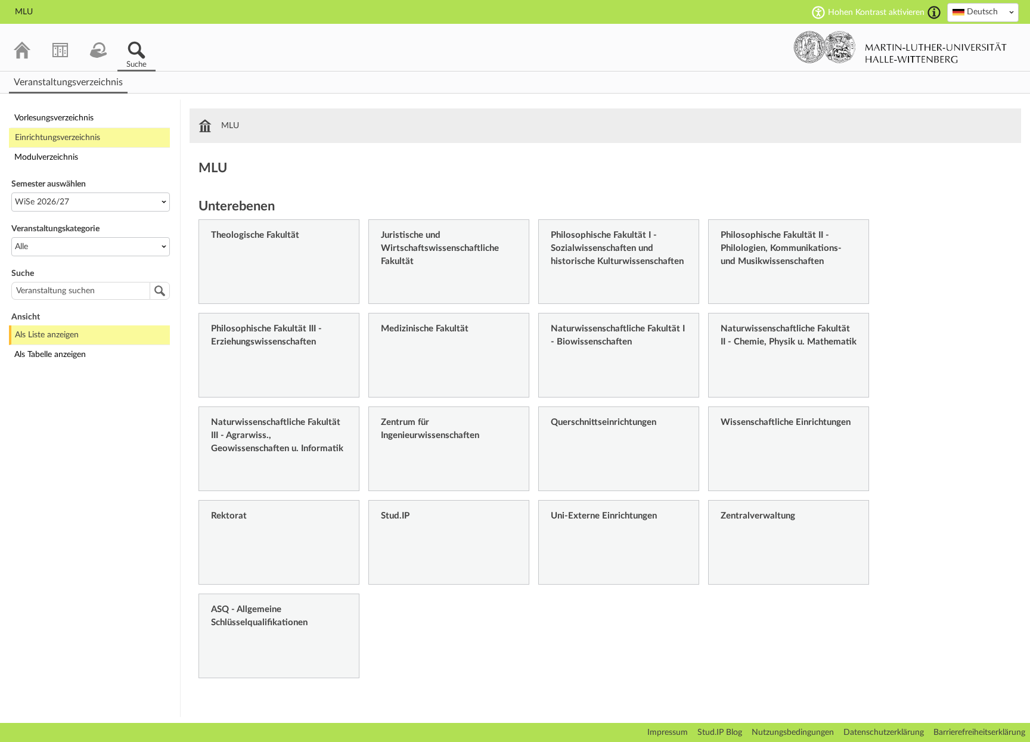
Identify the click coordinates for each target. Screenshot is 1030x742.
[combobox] (983, 12)
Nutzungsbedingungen (793, 732)
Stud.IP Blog (719, 732)
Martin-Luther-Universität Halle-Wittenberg (900, 47)
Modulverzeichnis (46, 157)
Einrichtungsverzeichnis (57, 138)
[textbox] (983, 12)
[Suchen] (160, 291)
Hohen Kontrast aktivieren (876, 12)
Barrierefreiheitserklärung (979, 732)
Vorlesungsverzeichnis (54, 118)
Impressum (667, 732)
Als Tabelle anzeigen (50, 354)
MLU (230, 126)
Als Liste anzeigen (47, 335)
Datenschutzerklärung (883, 732)
